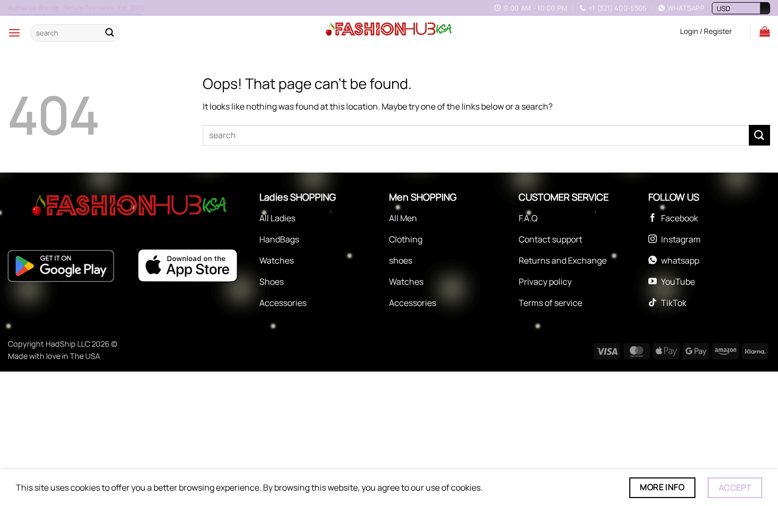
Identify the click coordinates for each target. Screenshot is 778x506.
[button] (14, 33)
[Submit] (110, 33)
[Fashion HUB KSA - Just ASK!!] (389, 30)
